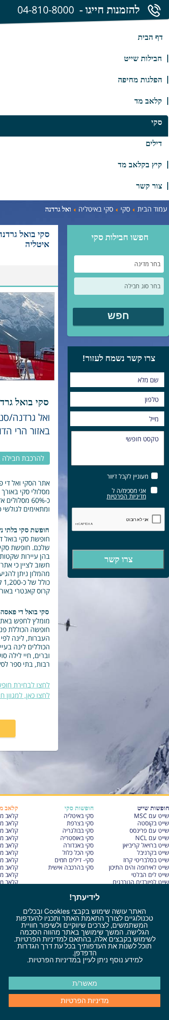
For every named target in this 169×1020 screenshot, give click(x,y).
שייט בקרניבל (153, 852)
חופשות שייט (153, 808)
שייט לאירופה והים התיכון (139, 867)
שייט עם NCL (152, 838)
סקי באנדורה (78, 845)
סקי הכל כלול (78, 852)
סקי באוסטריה (77, 838)
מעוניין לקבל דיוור (127, 476)
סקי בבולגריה (78, 830)
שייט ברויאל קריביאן (146, 845)
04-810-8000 (45, 9)
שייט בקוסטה (153, 823)
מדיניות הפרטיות (126, 496)
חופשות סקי (79, 808)
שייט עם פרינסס (149, 830)
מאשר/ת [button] (84, 983)
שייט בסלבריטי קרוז (146, 860)
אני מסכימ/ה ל (126, 493)
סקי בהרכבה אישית (71, 867)
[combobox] (119, 264)
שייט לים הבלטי (150, 874)
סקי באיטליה (79, 815)
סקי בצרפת (80, 823)
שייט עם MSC (151, 815)
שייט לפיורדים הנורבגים (141, 882)
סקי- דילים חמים (74, 860)
